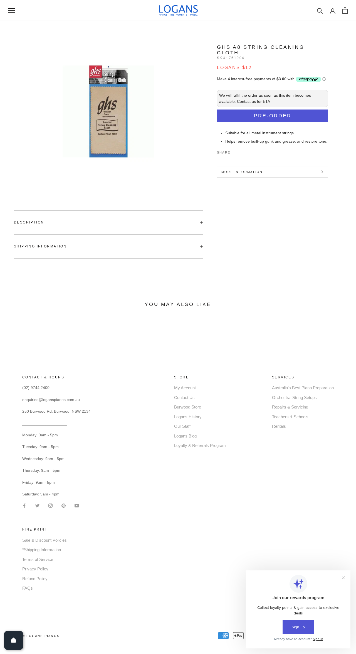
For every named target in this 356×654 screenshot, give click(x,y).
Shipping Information (40, 246)
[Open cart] (345, 10)
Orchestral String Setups (294, 397)
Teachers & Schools (290, 416)
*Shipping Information (41, 549)
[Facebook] (235, 151)
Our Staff (182, 426)
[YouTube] (77, 505)
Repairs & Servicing (290, 407)
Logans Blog (185, 436)
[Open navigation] (11, 10)
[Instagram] (50, 505)
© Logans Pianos (41, 636)
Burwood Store (187, 407)
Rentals (279, 426)
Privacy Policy (35, 569)
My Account (185, 387)
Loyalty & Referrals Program (200, 445)
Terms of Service (37, 559)
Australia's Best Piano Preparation (303, 387)
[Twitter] (242, 151)
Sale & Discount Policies (44, 540)
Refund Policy (35, 578)
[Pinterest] (250, 151)
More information (242, 172)
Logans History (188, 416)
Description (29, 222)
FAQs (27, 588)
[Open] (13, 640)
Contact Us (184, 397)
